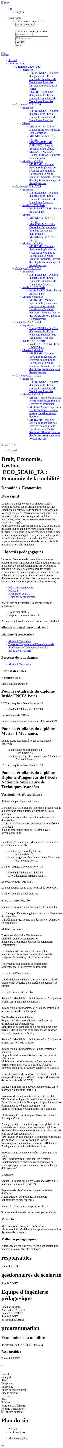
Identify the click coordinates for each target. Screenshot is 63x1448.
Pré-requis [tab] (14, 590)
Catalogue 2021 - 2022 (28, 375)
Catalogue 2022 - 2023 (28, 321)
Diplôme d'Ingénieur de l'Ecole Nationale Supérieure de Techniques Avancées (31, 646)
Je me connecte (25, 24)
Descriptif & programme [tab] (21, 596)
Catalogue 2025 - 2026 (28, 104)
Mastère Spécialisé (32, 161)
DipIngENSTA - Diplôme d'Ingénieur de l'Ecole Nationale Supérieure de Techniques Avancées (43, 115)
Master (26, 123)
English (19, 12)
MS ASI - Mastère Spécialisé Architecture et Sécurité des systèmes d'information (45, 400)
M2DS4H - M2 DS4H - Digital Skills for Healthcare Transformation (44, 155)
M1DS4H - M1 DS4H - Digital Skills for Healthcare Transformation (44, 129)
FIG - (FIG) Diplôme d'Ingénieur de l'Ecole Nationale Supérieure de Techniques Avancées (42, 96)
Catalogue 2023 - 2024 (28, 268)
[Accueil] (5, 2)
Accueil (12, 60)
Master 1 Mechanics (19, 641)
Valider (20, 42)
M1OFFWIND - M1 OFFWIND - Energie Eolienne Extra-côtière (41, 145)
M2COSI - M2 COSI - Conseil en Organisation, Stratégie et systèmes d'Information (43, 229)
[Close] (2, 1365)
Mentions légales (17, 1438)
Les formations (16, 63)
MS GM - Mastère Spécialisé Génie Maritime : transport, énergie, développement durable (45, 412)
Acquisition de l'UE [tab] (19, 593)
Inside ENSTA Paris (33, 205)
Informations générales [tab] (20, 587)
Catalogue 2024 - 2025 (28, 186)
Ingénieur (27, 69)
